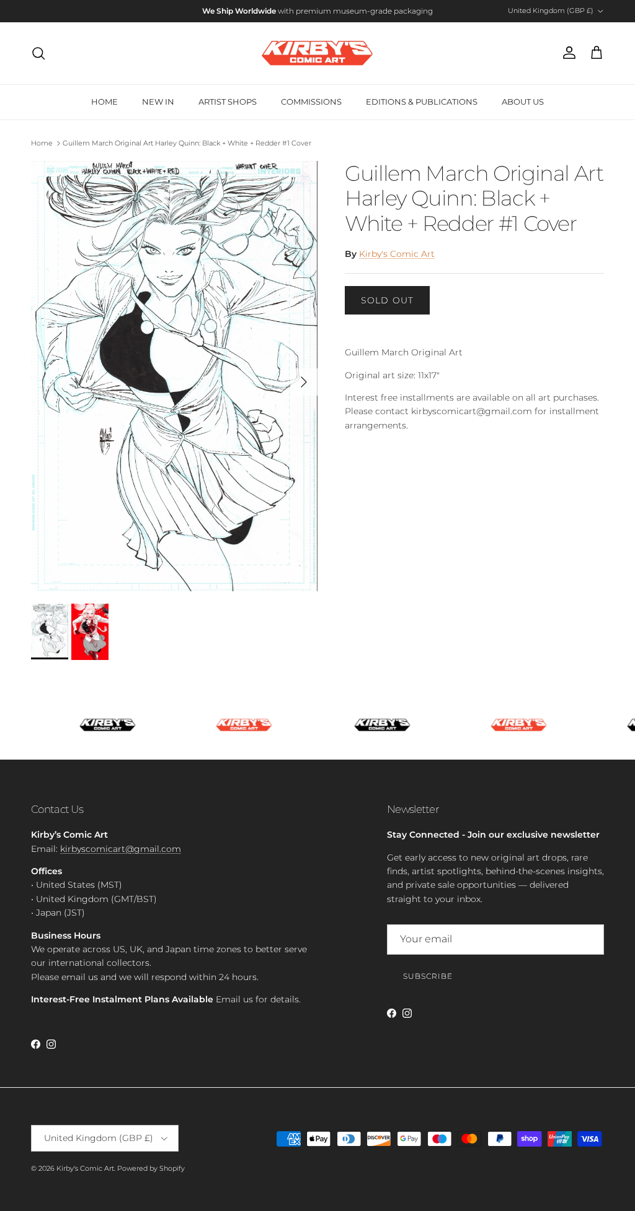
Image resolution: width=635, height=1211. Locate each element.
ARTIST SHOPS (227, 101)
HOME (104, 101)
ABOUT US (523, 101)
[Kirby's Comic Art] (317, 53)
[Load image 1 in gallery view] (174, 376)
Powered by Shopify (151, 1168)
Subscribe (428, 976)
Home (42, 143)
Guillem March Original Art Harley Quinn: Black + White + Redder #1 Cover (187, 143)
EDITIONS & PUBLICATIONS (421, 101)
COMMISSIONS (311, 101)
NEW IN (158, 101)
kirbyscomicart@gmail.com (120, 848)
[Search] (38, 53)
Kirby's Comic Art (397, 253)
